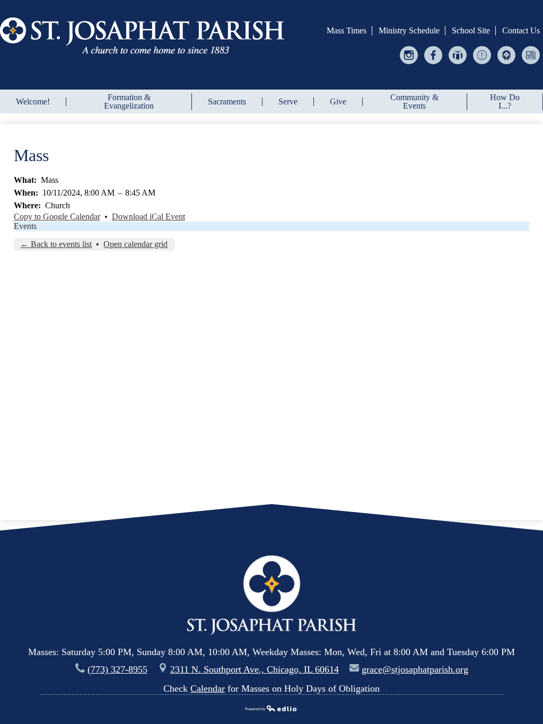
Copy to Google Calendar (57, 216)
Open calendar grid (135, 244)
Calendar (207, 688)
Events (25, 226)
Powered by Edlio (268, 717)
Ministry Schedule (409, 30)
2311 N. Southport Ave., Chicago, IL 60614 (254, 669)
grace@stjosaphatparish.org (415, 669)
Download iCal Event (148, 216)
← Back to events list (56, 244)
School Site (471, 30)
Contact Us (521, 30)
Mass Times (346, 30)
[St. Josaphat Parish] (142, 35)
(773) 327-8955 (117, 669)
